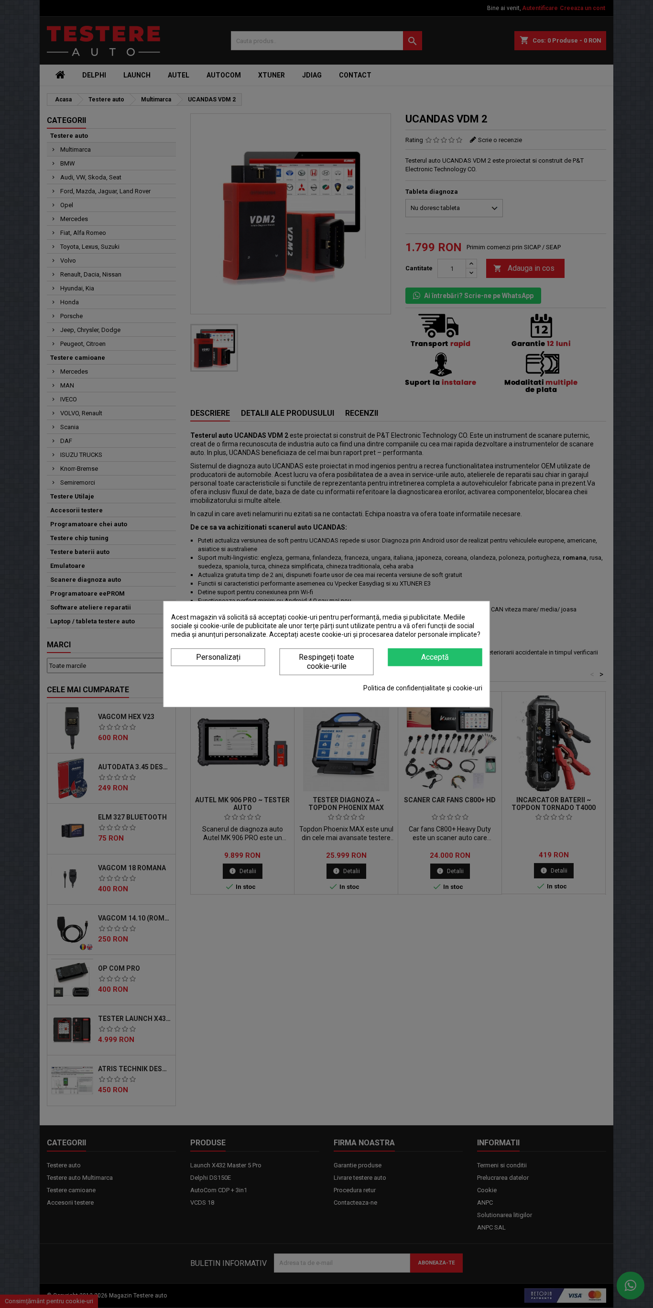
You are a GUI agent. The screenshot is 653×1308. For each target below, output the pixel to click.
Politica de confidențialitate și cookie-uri (422, 688)
